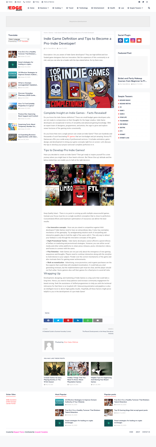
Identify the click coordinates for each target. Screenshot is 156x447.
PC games (71, 136)
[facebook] (139, 2)
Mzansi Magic (125, 100)
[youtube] (138, 40)
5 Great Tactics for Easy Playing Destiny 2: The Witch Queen (52, 380)
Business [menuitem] (43, 8)
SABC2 (122, 114)
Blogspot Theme (18, 432)
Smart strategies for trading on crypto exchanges (25, 63)
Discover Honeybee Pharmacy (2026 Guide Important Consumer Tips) (28, 94)
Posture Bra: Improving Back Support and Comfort (28, 115)
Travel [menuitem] (71, 8)
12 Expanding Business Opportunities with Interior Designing (28, 136)
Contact (28, 2)
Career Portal (10, 403)
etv (121, 131)
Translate (25, 41)
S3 (121, 107)
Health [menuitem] (112, 8)
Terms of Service (49, 2)
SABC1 (122, 110)
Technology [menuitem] (83, 8)
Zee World (124, 124)
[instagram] (147, 2)
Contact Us (146, 432)
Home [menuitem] (32, 8)
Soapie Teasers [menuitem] (135, 8)
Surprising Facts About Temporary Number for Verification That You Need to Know (26, 125)
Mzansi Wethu (125, 103)
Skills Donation (11, 400)
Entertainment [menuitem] (99, 8)
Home (10, 2)
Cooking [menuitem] (58, 8)
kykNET (122, 134)
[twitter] (143, 2)
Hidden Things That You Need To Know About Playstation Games (76, 380)
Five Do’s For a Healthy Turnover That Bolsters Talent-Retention (27, 53)
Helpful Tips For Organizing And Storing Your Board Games (101, 380)
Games (51, 32)
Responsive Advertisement (78, 21)
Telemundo (124, 121)
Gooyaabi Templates (41, 432)
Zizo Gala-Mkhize (50, 48)
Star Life (123, 117)
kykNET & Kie (124, 138)
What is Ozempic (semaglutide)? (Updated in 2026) (27, 84)
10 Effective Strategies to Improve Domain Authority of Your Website (28, 74)
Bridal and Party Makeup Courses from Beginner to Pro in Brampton (132, 79)
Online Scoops (11, 402)
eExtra (122, 127)
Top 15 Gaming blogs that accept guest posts (131, 410)
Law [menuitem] (122, 8)
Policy (37, 2)
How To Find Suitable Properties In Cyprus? (26, 105)
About (19, 2)
